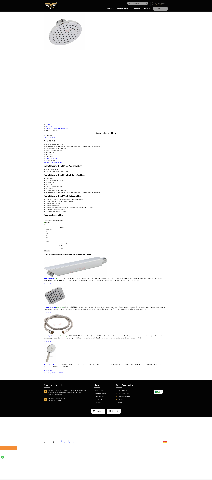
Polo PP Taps (122, 399)
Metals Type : (147, 278)
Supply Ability (50, 201)
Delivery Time (50, 203)
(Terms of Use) (65, 441)
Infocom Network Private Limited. (69, 442)
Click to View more (52, 158)
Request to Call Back (50, 162)
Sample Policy (50, 207)
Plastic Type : (140, 309)
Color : (94, 278)
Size (47, 188)
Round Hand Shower (51, 365)
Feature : (87, 280)
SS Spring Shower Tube (52, 336)
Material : (132, 280)
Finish (47, 184)
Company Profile (122, 8)
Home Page (110, 8)
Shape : (123, 278)
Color (47, 178)
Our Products (135, 8)
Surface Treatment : (107, 278)
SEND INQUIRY (49, 373)
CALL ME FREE (58, 373)
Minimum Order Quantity (54, 171)
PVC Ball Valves (122, 390)
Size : (134, 278)
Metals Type (50, 186)
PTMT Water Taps (123, 393)
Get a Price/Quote (49, 137)
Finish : (119, 280)
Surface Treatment (52, 180)
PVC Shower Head (50, 307)
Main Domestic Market (53, 211)
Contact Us (146, 8)
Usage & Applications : (54, 338)
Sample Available (51, 205)
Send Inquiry (61, 162)
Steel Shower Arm (50, 278)
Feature (48, 192)
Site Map (98, 402)
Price (47, 169)
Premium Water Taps (124, 396)
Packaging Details (51, 209)
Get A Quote (160, 9)
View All (120, 402)
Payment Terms (51, 199)
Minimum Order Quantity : (79, 278)
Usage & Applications (52, 190)
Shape (48, 182)
